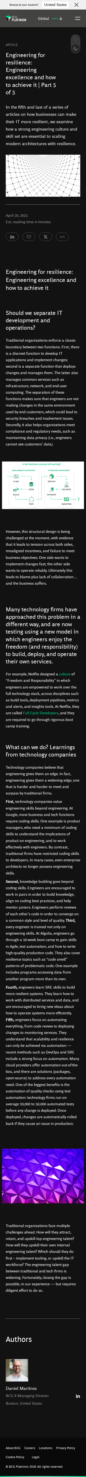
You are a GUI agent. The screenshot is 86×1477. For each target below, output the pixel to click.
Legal (35, 1457)
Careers (29, 1448)
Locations (45, 1448)
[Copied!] (62, 237)
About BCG (13, 1448)
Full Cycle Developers (40, 712)
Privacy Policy (65, 1448)
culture (64, 673)
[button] (50, 18)
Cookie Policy (15, 1457)
